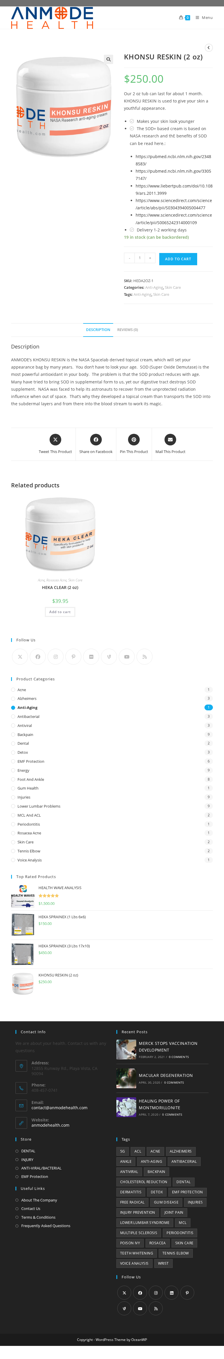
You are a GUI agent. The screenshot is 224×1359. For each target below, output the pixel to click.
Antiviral (25, 725)
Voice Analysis (30, 860)
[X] (20, 657)
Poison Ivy (130, 1243)
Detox (23, 752)
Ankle (126, 1161)
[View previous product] (209, 48)
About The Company (39, 1200)
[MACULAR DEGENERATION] (126, 1078)
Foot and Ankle (31, 779)
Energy (23, 770)
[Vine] (109, 657)
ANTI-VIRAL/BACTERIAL (41, 1168)
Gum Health (28, 788)
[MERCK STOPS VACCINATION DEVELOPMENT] (126, 1049)
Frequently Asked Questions (45, 1225)
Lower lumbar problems (39, 806)
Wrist (163, 1263)
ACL (137, 1151)
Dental (23, 743)
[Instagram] (56, 657)
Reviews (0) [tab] (127, 329)
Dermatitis (130, 1192)
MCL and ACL (29, 815)
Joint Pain (173, 1212)
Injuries (24, 797)
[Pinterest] (73, 657)
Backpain (25, 734)
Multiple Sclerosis (138, 1232)
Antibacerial (184, 1161)
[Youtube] (127, 657)
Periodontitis (29, 824)
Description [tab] (98, 329)
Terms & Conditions (38, 1217)
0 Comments (179, 1057)
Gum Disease (166, 1202)
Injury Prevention (137, 1212)
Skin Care (173, 287)
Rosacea (157, 1243)
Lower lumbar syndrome (144, 1222)
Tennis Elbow (29, 851)
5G (122, 1151)
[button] (108, 59)
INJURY (27, 1159)
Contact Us (30, 1208)
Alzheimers (27, 698)
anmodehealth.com (50, 1125)
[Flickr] (91, 657)
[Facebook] (38, 657)
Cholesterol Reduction (143, 1181)
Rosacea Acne (56, 580)
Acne (41, 580)
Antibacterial (28, 716)
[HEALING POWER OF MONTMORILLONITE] (126, 1107)
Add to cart (178, 258)
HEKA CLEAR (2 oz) (60, 587)
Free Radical (132, 1202)
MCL (182, 1222)
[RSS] (144, 657)
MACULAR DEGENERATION (166, 1075)
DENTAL (28, 1150)
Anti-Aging (154, 287)
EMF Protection (31, 761)
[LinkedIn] (171, 1293)
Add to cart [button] (60, 611)
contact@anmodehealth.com (60, 1107)
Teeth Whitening (136, 1253)
